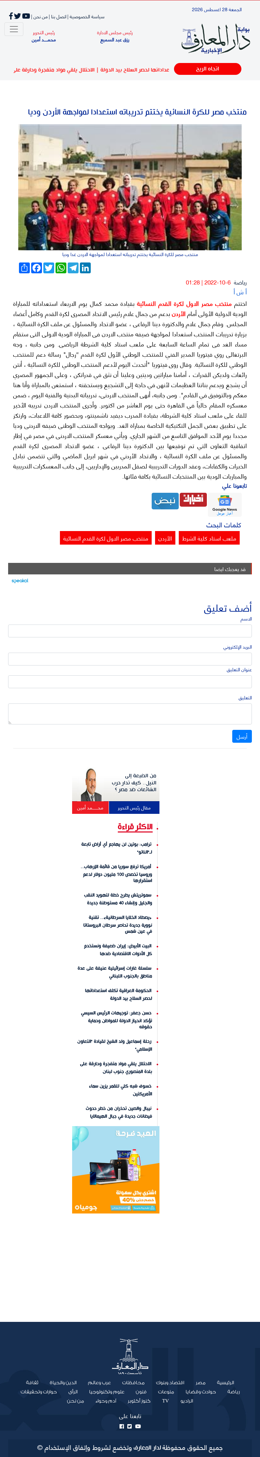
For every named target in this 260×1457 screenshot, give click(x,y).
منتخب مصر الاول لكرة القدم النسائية (183, 303)
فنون (141, 1392)
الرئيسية (222, 1382)
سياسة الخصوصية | (86, 16)
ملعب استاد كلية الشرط (209, 537)
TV (165, 1401)
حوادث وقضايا (201, 1392)
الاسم (246, 618)
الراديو (186, 1401)
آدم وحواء (105, 1401)
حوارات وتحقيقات (39, 1392)
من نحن (75, 1401)
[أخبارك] (193, 498)
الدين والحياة (63, 1383)
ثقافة (32, 1383)
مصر (200, 1383)
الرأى (73, 1392)
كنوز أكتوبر (139, 1401)
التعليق (245, 697)
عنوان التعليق (239, 669)
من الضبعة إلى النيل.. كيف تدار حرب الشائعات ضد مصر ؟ (134, 783)
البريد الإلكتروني (237, 646)
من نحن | (39, 16)
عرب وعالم (99, 1383)
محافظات (133, 1383)
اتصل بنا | (57, 16)
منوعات (166, 1392)
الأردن (178, 313)
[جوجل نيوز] (225, 504)
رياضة (240, 281)
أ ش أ (240, 291)
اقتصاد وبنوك (170, 1383)
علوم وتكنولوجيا (106, 1392)
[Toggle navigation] (13, 29)
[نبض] (165, 500)
